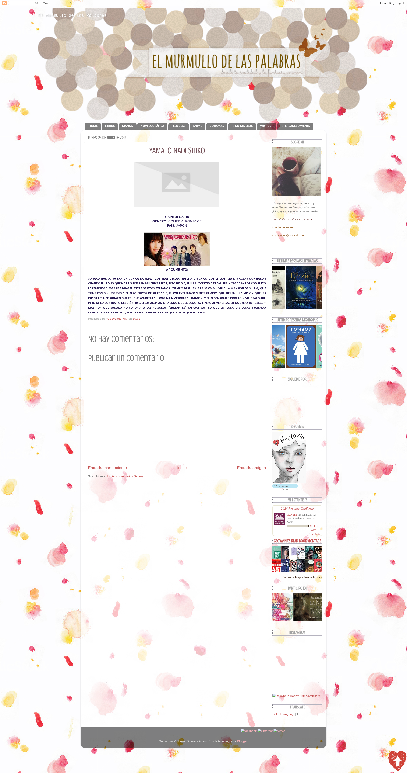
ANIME (197, 126)
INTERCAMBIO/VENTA (295, 126)
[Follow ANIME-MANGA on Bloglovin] (289, 481)
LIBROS (110, 126)
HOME (93, 126)
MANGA (127, 126)
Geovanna (292, 514)
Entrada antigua (251, 467)
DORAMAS (216, 126)
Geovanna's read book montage (297, 540)
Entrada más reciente (107, 467)
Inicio (182, 467)
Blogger (242, 741)
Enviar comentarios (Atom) (125, 476)
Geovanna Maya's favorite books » (302, 577)
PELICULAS (178, 126)
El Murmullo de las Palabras (72, 15)
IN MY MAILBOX (242, 126)
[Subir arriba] (397, 762)
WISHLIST (266, 126)
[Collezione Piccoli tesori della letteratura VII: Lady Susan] (294, 555)
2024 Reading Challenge (297, 508)
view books (315, 533)
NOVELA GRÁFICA (152, 126)
